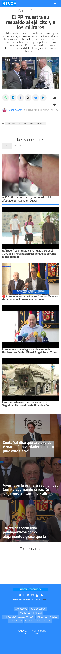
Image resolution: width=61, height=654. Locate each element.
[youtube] (37, 595)
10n (25, 123)
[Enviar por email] (54, 97)
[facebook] (24, 595)
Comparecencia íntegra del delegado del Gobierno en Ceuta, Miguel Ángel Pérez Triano (30, 350)
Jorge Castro (15, 110)
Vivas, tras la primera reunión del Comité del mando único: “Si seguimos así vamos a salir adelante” (30, 491)
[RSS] (41, 595)
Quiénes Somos (37, 609)
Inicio (45, 599)
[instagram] (32, 595)
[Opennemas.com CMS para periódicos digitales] (32, 632)
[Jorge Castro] (4, 110)
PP (19, 123)
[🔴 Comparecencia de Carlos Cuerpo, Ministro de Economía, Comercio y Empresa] (30, 279)
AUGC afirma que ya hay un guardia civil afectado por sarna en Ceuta (27, 199)
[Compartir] (5, 97)
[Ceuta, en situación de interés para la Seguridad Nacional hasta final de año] (30, 379)
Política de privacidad (30, 613)
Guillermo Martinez (37, 123)
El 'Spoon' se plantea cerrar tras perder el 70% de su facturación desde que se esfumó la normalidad (29, 254)
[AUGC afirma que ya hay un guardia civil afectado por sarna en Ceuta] (30, 175)
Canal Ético (16, 621)
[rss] (56, 110)
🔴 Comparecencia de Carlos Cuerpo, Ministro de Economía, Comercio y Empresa (30, 297)
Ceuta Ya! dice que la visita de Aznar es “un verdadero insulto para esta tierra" (28, 446)
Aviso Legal (21, 609)
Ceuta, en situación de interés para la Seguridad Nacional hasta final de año (25, 403)
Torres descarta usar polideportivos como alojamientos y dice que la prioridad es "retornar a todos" (28, 534)
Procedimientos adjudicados (18, 617)
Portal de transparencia (38, 621)
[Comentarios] (54, 104)
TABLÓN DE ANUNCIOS (47, 617)
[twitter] (28, 595)
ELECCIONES (11, 123)
